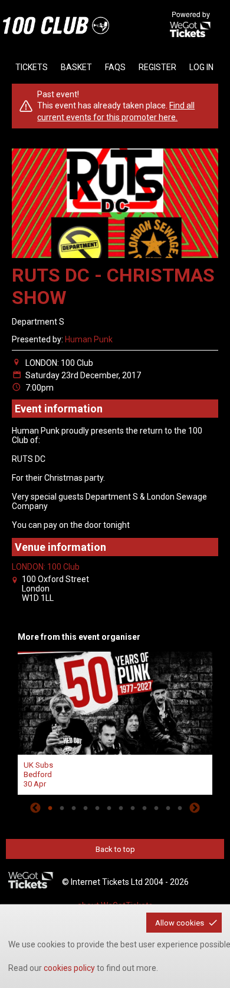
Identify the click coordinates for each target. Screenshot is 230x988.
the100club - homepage (56, 25)
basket (76, 67)
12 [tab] (180, 808)
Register (157, 67)
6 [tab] (109, 808)
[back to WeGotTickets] (31, 881)
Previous (35, 808)
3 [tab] (74, 808)
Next (195, 808)
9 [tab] (144, 808)
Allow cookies (179, 922)
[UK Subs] (115, 702)
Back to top (115, 849)
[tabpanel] (115, 722)
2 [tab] (62, 808)
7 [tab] (121, 808)
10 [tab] (156, 808)
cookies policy (69, 968)
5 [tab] (97, 808)
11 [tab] (168, 808)
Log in (201, 67)
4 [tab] (85, 808)
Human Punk (89, 339)
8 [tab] (133, 808)
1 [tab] (50, 808)
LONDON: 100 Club (46, 566)
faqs (115, 67)
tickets (31, 67)
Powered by (191, 14)
